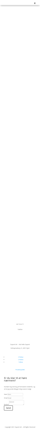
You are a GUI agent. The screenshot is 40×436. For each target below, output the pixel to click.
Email (6, 398)
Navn (5, 394)
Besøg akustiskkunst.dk (17, 227)
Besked (6, 404)
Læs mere (10, 86)
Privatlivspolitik (20, 370)
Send (8, 408)
